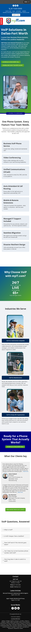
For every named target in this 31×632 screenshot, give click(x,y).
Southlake (13, 627)
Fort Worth (13, 623)
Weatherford (16, 628)
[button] (27, 2)
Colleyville (3, 622)
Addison (3, 620)
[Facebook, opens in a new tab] (13, 5)
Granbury (22, 623)
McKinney (24, 624)
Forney (8, 623)
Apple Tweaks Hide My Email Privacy (15, 598)
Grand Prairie (28, 623)
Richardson (20, 625)
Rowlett (29, 625)
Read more (25, 471)
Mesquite (29, 624)
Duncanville (16, 622)
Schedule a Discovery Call (11, 62)
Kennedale (14, 624)
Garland (17, 623)
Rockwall (25, 625)
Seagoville (8, 627)
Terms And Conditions (15, 616)
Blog (14, 11)
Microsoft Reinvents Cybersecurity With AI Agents (15, 593)
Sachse (4, 627)
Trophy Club (18, 627)
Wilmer (21, 628)
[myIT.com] (15, 20)
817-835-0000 (17, 585)
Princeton (15, 625)
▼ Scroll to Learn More (15, 113)
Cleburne (27, 620)
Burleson (17, 620)
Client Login (8, 11)
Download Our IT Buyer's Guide (12, 65)
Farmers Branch (26, 622)
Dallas (11, 622)
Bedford (12, 620)
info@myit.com (17, 587)
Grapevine (3, 624)
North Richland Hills (5, 625)
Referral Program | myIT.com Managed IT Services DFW (16, 12)
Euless (20, 622)
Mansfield (20, 624)
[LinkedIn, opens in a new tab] (18, 5)
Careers (24, 11)
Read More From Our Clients (15, 509)
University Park (25, 627)
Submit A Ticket (16, 15)
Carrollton (22, 620)
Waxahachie (10, 628)
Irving (7, 624)
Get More (18, 11)
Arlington (8, 620)
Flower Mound (3, 623)
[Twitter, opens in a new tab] (15, 5)
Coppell (7, 622)
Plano (11, 625)
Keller (10, 624)
